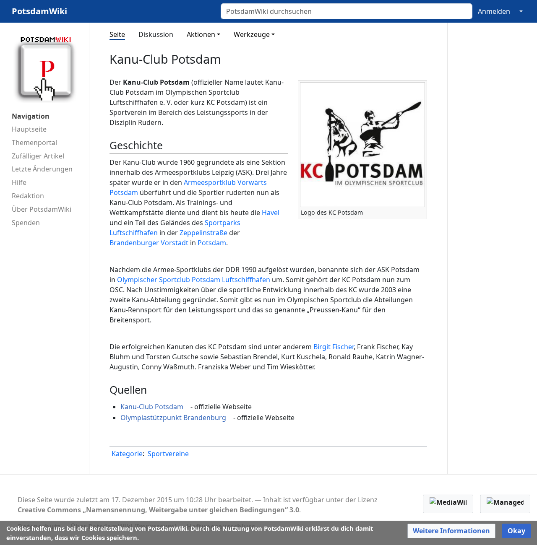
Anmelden (494, 11)
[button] (451, 531)
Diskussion (155, 34)
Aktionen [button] (201, 34)
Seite (117, 34)
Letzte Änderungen (42, 169)
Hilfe (19, 182)
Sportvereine (168, 453)
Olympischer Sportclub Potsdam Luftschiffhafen (193, 279)
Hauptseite (29, 129)
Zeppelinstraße (203, 232)
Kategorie (127, 453)
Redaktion (28, 195)
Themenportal (34, 142)
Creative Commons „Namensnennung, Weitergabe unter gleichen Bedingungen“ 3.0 (158, 509)
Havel (270, 212)
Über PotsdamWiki (41, 209)
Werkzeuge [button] (252, 34)
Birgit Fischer (333, 346)
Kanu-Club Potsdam (151, 406)
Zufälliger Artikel (38, 156)
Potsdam (212, 242)
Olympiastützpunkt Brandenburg (173, 417)
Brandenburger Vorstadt (148, 242)
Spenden (26, 222)
